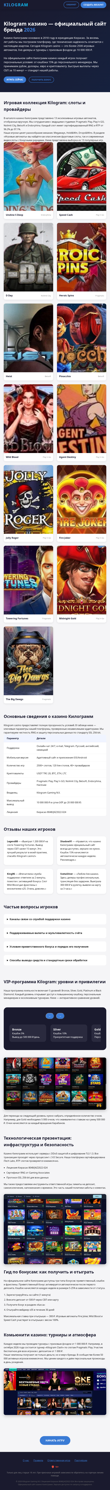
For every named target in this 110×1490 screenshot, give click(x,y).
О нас (26, 1460)
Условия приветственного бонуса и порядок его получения (49, 946)
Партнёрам (80, 1460)
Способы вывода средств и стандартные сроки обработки (48, 960)
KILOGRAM (16, 4)
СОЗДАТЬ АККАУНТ (93, 4)
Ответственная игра (58, 1460)
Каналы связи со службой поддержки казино (40, 919)
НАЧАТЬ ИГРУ (55, 1440)
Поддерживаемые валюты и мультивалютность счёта (46, 933)
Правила (38, 1460)
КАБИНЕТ (71, 4)
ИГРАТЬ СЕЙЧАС (14, 79)
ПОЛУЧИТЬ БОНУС (41, 79)
